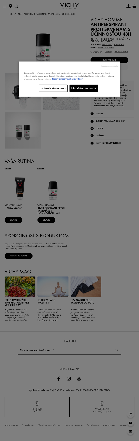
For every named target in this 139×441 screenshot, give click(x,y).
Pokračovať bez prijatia (109, 66)
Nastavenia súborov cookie (53, 88)
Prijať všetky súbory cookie (83, 88)
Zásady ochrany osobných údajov (67, 79)
